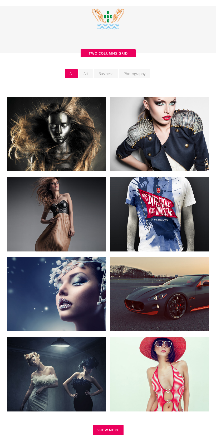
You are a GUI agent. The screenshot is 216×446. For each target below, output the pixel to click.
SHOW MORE (108, 430)
